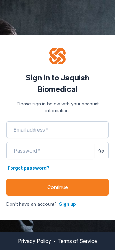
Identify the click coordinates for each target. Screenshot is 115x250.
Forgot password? (29, 168)
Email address (30, 130)
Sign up (67, 204)
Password (27, 151)
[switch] (101, 150)
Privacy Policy (34, 241)
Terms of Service (77, 241)
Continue (57, 187)
